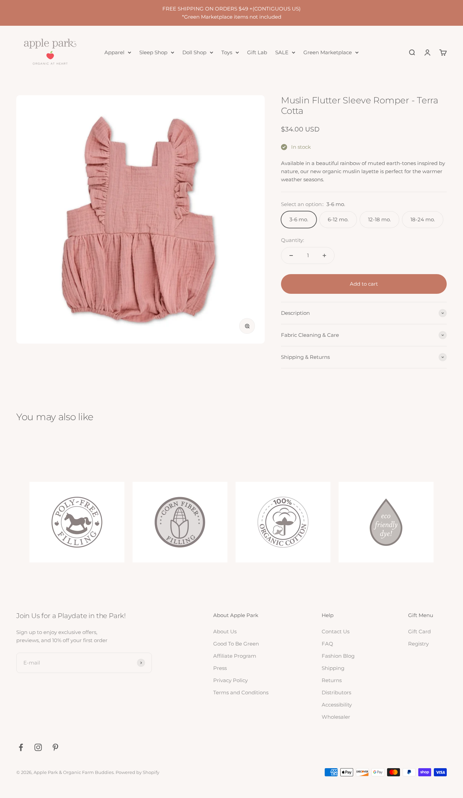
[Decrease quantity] (291, 255)
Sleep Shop (153, 52)
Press (220, 668)
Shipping (333, 668)
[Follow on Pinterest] (55, 747)
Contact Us (335, 631)
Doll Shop (194, 52)
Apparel (114, 52)
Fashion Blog (338, 656)
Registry (418, 643)
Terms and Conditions (240, 692)
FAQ (327, 643)
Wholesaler (336, 717)
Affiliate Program (234, 656)
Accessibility (337, 704)
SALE (281, 52)
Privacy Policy (230, 680)
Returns (332, 680)
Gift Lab (257, 52)
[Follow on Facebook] (20, 747)
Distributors (336, 692)
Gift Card (419, 631)
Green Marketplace (327, 52)
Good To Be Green (236, 643)
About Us (225, 631)
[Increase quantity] (324, 255)
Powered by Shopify (137, 772)
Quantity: (292, 240)
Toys (226, 52)
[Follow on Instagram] (38, 747)
